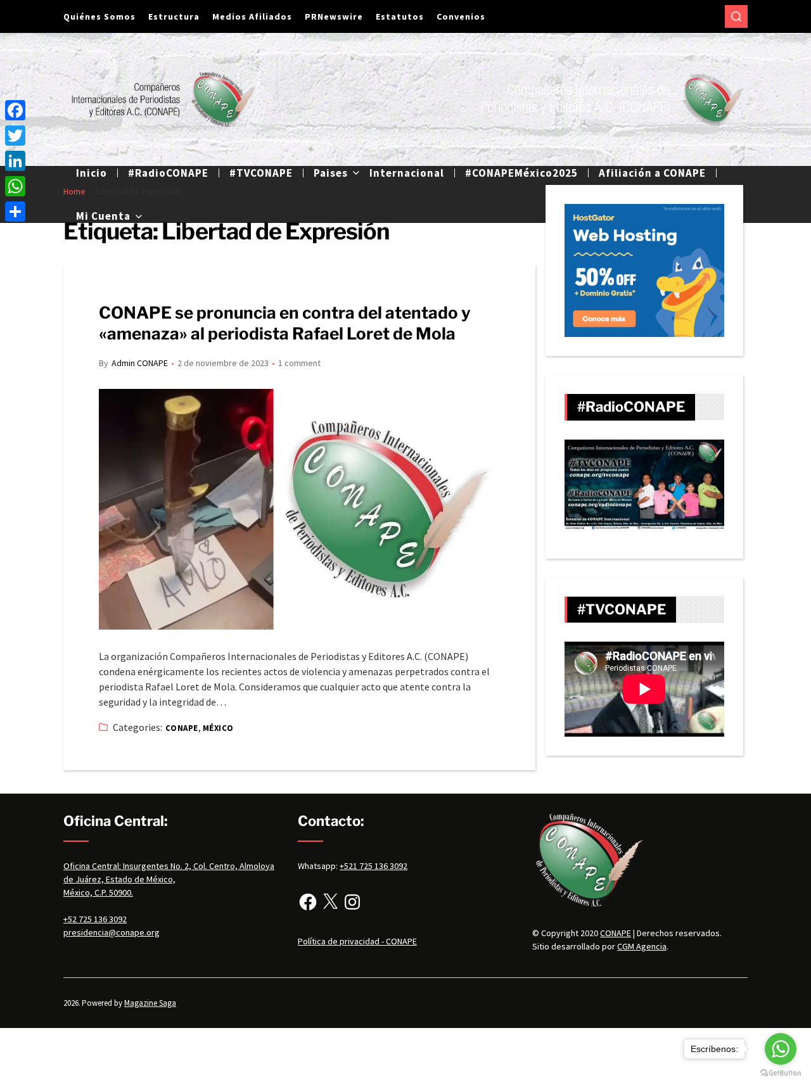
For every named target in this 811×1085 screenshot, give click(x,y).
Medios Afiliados (252, 16)
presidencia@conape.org (111, 932)
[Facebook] (308, 902)
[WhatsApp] (15, 186)
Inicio (91, 173)
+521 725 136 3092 (373, 866)
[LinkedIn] (15, 161)
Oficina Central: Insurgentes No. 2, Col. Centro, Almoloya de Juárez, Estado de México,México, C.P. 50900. (168, 879)
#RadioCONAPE (168, 173)
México (218, 728)
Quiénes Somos (99, 16)
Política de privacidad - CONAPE (357, 941)
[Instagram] (352, 902)
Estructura (174, 16)
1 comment (299, 363)
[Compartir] (15, 211)
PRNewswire (334, 16)
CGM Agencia (642, 946)
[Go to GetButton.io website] (780, 1072)
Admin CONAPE (140, 363)
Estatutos (400, 16)
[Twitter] (15, 135)
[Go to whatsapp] (780, 1049)
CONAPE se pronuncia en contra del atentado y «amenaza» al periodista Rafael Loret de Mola (285, 323)
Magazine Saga (150, 1003)
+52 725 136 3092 (95, 919)
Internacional (406, 173)
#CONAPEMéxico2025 (521, 173)
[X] (330, 902)
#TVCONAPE (261, 173)
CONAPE (181, 728)
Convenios (461, 16)
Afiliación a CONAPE (652, 173)
